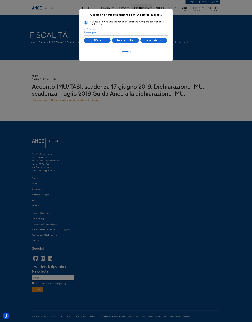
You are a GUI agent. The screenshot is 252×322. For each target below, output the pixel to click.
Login (34, 200)
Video (34, 183)
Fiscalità (35, 79)
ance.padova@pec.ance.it (44, 170)
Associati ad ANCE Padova (44, 235)
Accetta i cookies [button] (125, 40)
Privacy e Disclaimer (41, 213)
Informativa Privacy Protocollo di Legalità (51, 229)
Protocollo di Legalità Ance (44, 224)
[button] (6, 316)
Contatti (36, 178)
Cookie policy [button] (91, 29)
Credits (35, 240)
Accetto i (50, 283)
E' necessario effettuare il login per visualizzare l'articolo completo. (67, 100)
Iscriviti (37, 289)
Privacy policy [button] (91, 33)
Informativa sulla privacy (54, 283)
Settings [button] (126, 51)
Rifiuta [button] (97, 40)
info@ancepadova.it (41, 167)
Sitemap (36, 205)
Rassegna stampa (40, 194)
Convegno (37, 189)
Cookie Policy (38, 218)
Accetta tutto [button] (153, 40)
